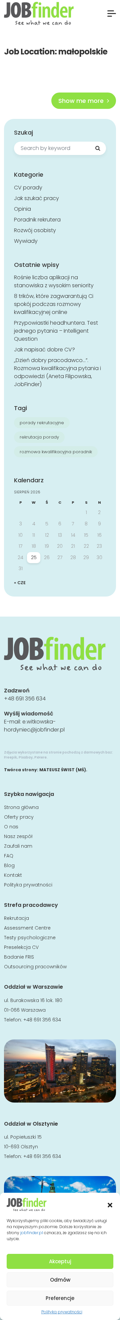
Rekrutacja (16, 918)
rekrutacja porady (39, 437)
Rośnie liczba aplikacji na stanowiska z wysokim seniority (54, 281)
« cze (20, 583)
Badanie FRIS (19, 957)
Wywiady (26, 241)
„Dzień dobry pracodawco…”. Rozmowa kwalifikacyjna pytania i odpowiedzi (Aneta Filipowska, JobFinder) (57, 372)
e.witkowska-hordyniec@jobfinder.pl (34, 725)
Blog (9, 865)
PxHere (40, 757)
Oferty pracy (19, 817)
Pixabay (26, 757)
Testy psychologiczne (30, 937)
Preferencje (60, 1298)
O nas (11, 826)
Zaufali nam (18, 846)
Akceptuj (60, 1261)
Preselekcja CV (21, 947)
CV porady (28, 187)
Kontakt (13, 875)
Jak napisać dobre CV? (44, 349)
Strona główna (21, 807)
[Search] (97, 148)
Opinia (22, 209)
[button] (110, 1204)
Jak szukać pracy (36, 198)
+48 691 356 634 (25, 698)
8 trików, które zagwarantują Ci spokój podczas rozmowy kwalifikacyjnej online (53, 304)
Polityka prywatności (61, 1312)
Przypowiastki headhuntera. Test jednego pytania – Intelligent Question (56, 331)
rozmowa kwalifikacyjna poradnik (56, 452)
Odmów (60, 1279)
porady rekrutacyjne (42, 423)
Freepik (10, 757)
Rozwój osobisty (35, 230)
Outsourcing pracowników (35, 966)
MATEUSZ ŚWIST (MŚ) (62, 770)
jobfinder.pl (31, 1232)
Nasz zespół (18, 836)
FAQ (8, 855)
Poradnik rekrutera (37, 219)
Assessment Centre (27, 928)
